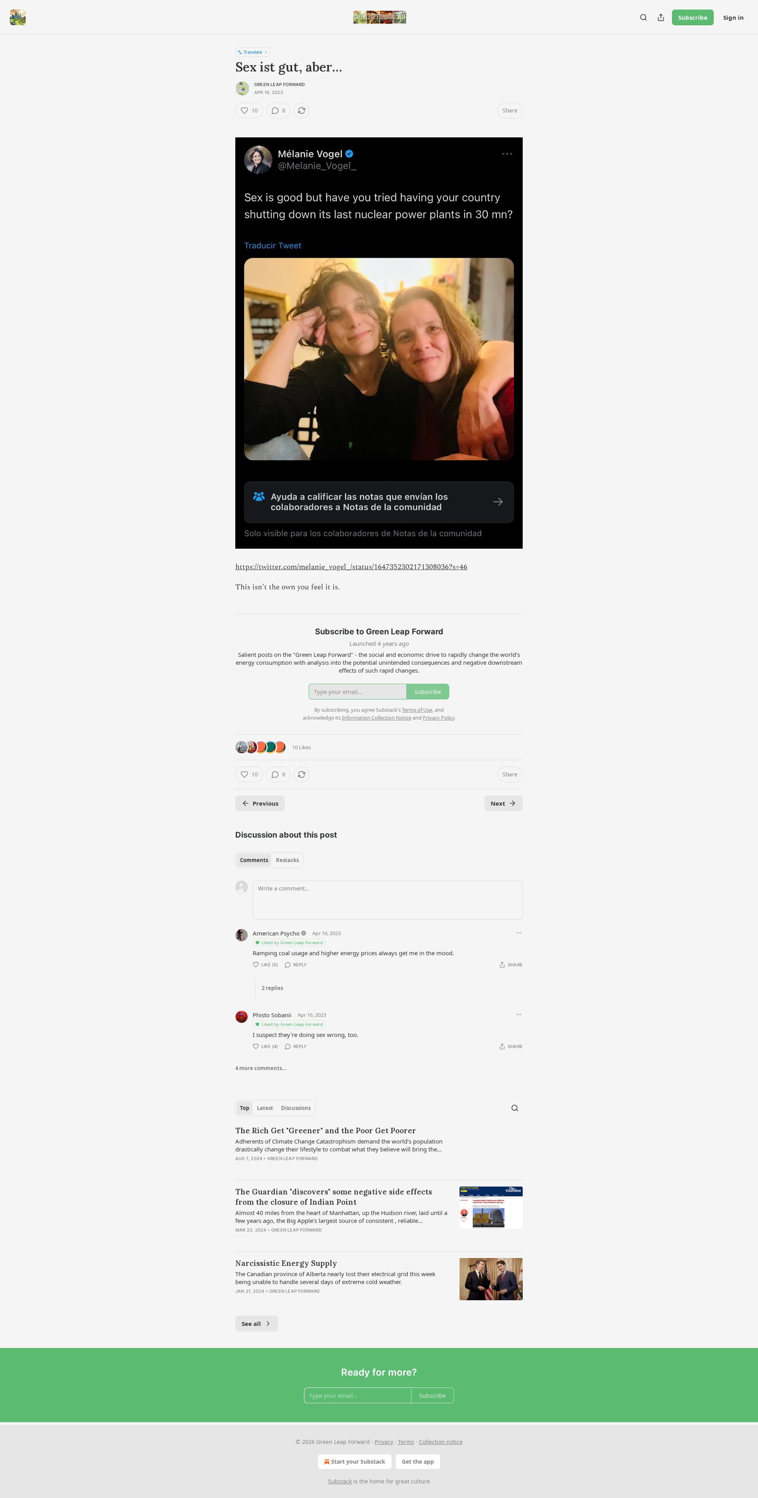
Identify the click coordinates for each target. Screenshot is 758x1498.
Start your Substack (358, 1461)
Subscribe (692, 17)
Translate (253, 52)
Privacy (384, 1442)
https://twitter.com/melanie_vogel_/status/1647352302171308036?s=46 (351, 567)
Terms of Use (417, 709)
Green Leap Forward (279, 84)
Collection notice (441, 1442)
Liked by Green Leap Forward (292, 942)
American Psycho (276, 933)
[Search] (643, 17)
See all (251, 1323)
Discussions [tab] (296, 1108)
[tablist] (269, 860)
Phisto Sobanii (272, 1015)
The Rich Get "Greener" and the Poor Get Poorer (325, 1130)
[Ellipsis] (518, 932)
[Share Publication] (661, 17)
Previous (265, 803)
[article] (379, 1149)
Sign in (733, 17)
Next (498, 803)
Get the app (418, 1461)
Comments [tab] (254, 860)
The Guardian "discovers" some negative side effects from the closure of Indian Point (333, 1197)
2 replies (272, 988)
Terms (406, 1442)
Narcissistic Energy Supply (286, 1263)
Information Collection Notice (376, 717)
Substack (340, 1481)
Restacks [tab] (287, 860)
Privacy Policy (438, 717)
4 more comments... (261, 1068)
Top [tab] (244, 1108)
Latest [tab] (265, 1108)
